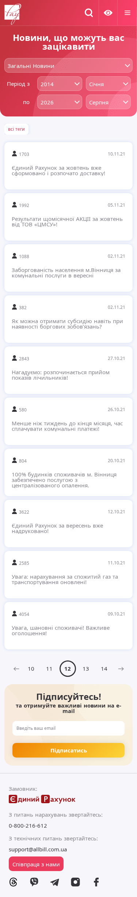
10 (31, 668)
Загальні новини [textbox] (31, 65)
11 (49, 668)
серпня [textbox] (99, 102)
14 (104, 668)
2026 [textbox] (47, 102)
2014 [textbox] (47, 84)
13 (86, 668)
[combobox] (68, 65)
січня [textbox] (96, 84)
